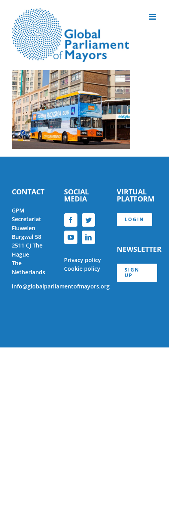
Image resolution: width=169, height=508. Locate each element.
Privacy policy (82, 260)
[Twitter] (88, 220)
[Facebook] (70, 220)
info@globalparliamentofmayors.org (61, 286)
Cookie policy (82, 268)
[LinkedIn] (88, 237)
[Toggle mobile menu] (153, 17)
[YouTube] (70, 237)
